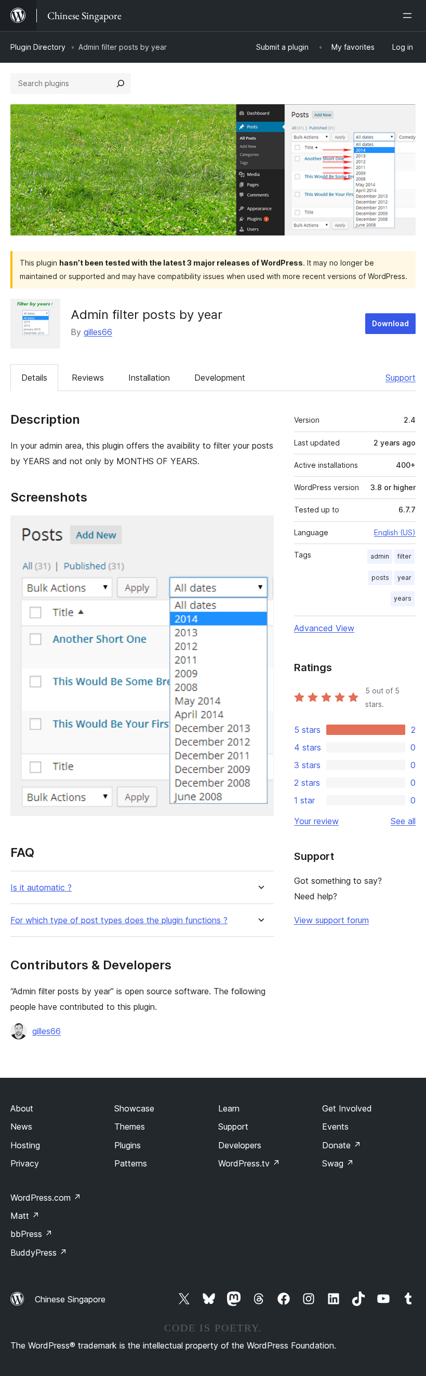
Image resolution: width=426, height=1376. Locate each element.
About (21, 1108)
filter (404, 556)
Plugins (127, 1145)
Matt (24, 1216)
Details (34, 377)
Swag (338, 1163)
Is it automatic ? (41, 888)
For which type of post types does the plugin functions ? (119, 920)
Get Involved (347, 1108)
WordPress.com (45, 1197)
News (21, 1126)
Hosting (25, 1145)
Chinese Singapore (70, 1299)
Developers (239, 1145)
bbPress (31, 1234)
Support (400, 377)
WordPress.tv (249, 1163)
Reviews (88, 377)
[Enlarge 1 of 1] (260, 529)
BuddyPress (38, 1252)
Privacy (24, 1163)
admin (379, 556)
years (402, 598)
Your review (316, 821)
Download (390, 323)
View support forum (331, 920)
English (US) (395, 532)
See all (403, 821)
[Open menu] (409, 15)
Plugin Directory (37, 47)
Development (219, 377)
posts (380, 577)
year (404, 577)
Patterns (130, 1163)
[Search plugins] (120, 83)
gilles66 (98, 332)
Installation (149, 377)
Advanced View (324, 628)
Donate (341, 1145)
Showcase (134, 1108)
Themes (129, 1126)
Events (335, 1126)
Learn (228, 1108)
